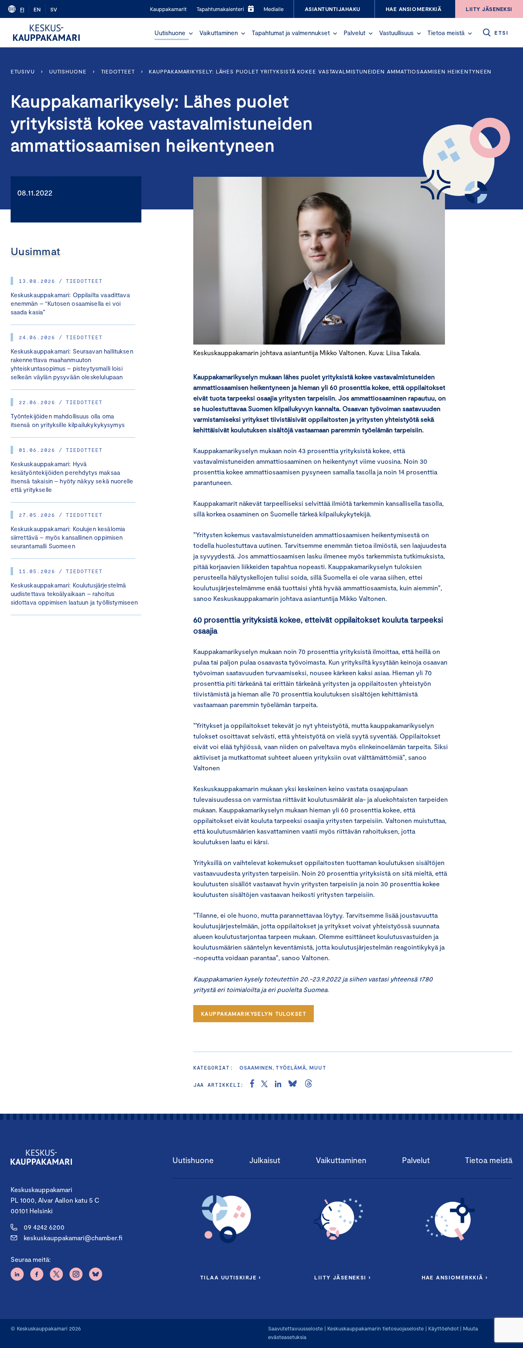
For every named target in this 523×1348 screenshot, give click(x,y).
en (37, 9)
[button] (191, 33)
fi (22, 9)
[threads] (308, 1085)
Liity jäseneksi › (342, 1277)
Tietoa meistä (446, 32)
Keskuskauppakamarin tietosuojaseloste (375, 1328)
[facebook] (252, 1084)
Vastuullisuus (396, 32)
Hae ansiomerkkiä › (455, 1277)
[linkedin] (278, 1085)
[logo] (46, 32)
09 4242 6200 (44, 1227)
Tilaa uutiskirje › (230, 1277)
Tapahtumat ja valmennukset (291, 32)
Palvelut (354, 32)
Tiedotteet (118, 71)
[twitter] (264, 1085)
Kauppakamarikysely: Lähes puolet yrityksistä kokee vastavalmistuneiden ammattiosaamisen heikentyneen (322, 71)
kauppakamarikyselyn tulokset (253, 1013)
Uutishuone (170, 32)
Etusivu (23, 71)
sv (53, 9)
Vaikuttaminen (218, 32)
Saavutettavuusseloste (295, 1328)
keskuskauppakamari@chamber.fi (73, 1237)
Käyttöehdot (443, 1328)
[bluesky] (292, 1084)
